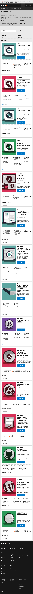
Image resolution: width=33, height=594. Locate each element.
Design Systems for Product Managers (23, 46)
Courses (23, 5)
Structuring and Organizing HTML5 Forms (22, 418)
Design (3, 32)
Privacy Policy (21, 554)
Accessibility (20, 35)
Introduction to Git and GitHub (23, 450)
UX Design (12, 555)
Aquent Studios (12, 568)
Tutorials (2, 552)
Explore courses (4, 17)
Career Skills (20, 37)
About (30, 5)
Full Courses (3, 8)
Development (4, 35)
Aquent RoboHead (13, 570)
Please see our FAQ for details (12, 2)
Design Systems (12, 552)
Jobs (26, 5)
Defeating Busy (22, 514)
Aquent (11, 565)
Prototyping (20, 32)
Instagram (4, 571)
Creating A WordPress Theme (23, 481)
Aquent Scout (12, 571)
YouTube (4, 567)
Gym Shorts (8, 8)
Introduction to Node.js (23, 321)
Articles (2, 555)
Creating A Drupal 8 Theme (23, 385)
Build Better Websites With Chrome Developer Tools (22, 353)
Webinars (2, 558)
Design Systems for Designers (23, 111)
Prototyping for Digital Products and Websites (23, 212)
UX (2, 37)
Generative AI (12, 551)
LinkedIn (4, 565)
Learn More (21, 57)
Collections (19, 8)
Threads (4, 570)
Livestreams (3, 557)
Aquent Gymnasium (6, 591)
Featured (19, 30)
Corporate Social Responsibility (24, 555)
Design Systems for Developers (23, 79)
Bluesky (4, 568)
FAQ (20, 551)
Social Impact (21, 552)
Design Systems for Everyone (23, 142)
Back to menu (5, 104)
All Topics (3, 30)
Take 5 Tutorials (13, 8)
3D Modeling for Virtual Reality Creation (22, 286)
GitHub (4, 574)
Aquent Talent (12, 567)
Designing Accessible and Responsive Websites (22, 178)
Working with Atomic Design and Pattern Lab (23, 249)
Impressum (20, 557)
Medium (4, 573)
